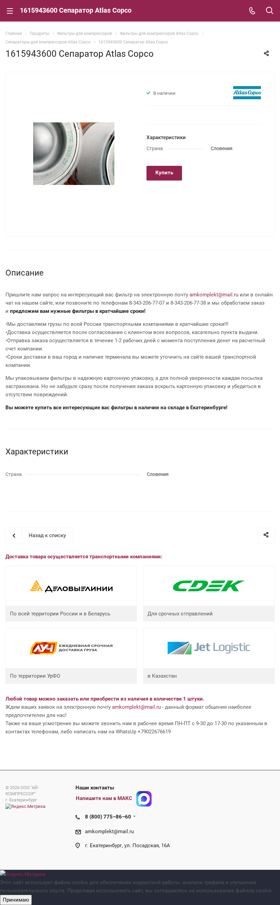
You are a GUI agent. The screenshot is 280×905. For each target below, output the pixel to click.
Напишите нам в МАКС (104, 798)
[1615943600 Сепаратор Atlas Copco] (73, 153)
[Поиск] (269, 11)
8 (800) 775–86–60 (108, 817)
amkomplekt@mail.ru (214, 295)
